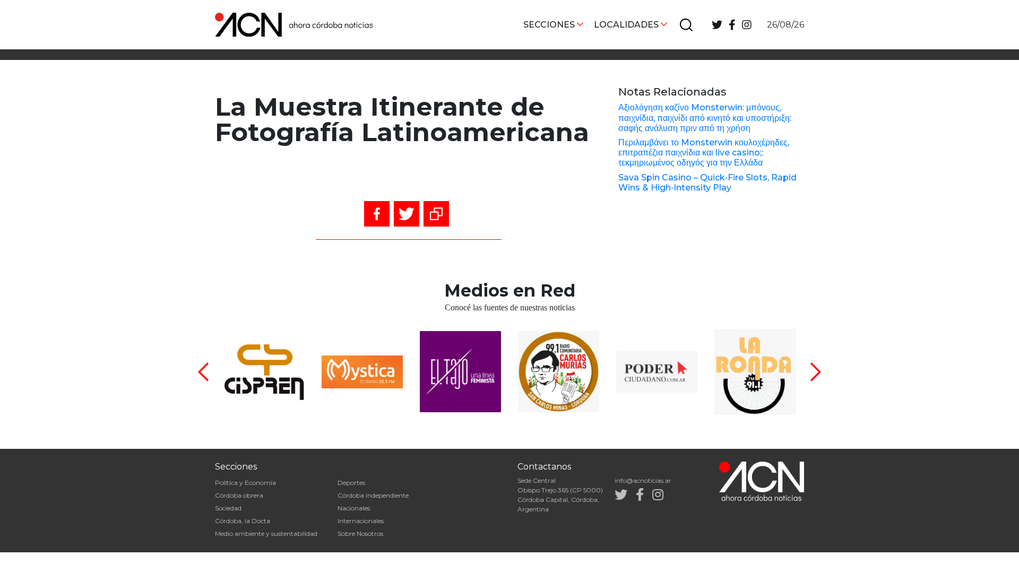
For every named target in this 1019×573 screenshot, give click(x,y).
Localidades (626, 25)
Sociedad (228, 508)
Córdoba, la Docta (242, 521)
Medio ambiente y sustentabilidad (266, 533)
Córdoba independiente (373, 495)
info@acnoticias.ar (643, 480)
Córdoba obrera (239, 495)
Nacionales (354, 508)
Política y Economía (245, 483)
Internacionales (361, 521)
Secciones (549, 25)
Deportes (351, 483)
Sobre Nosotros (360, 533)
